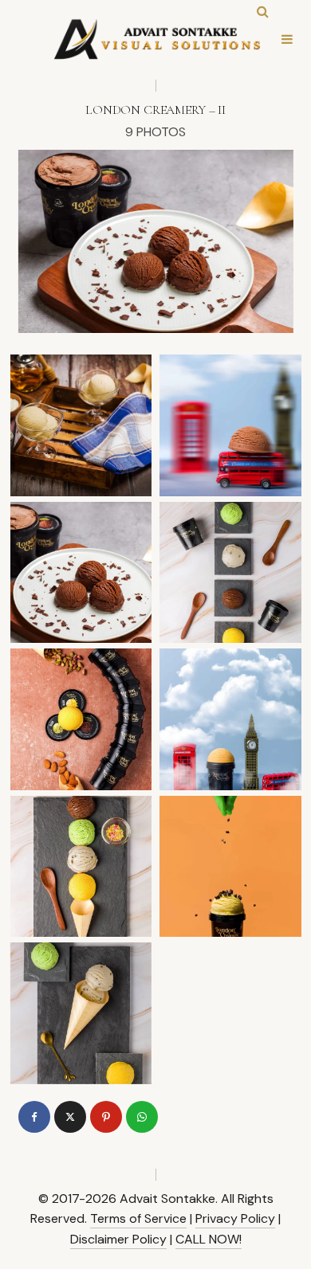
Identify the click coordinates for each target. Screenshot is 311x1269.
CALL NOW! (208, 1239)
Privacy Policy (235, 1218)
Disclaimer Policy (118, 1239)
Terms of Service (138, 1218)
